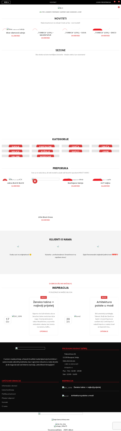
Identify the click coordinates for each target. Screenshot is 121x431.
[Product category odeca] (75, 146)
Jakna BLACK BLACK (15, 183)
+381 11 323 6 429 (71, 364)
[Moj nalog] (113, 8)
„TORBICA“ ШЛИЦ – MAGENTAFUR (46, 34)
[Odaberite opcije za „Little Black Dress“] (43, 212)
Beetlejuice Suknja (75, 183)
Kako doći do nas (69, 361)
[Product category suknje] (15, 146)
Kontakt (5, 402)
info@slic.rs (68, 367)
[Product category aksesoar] (45, 156)
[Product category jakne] (105, 151)
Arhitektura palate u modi (104, 304)
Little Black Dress (45, 217)
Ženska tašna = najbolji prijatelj (43, 304)
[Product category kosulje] (45, 151)
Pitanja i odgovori (8, 398)
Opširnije (44, 331)
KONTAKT (53, 2)
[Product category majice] (15, 151)
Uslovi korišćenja (8, 390)
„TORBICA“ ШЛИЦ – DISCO (105, 33)
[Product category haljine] (15, 156)
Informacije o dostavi (9, 386)
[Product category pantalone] (45, 146)
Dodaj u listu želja (47, 212)
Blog (44, 297)
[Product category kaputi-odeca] (75, 151)
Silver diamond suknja (15, 33)
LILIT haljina (105, 183)
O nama (4, 406)
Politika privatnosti (9, 394)
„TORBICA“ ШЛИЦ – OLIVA (75, 33)
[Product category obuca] (105, 146)
